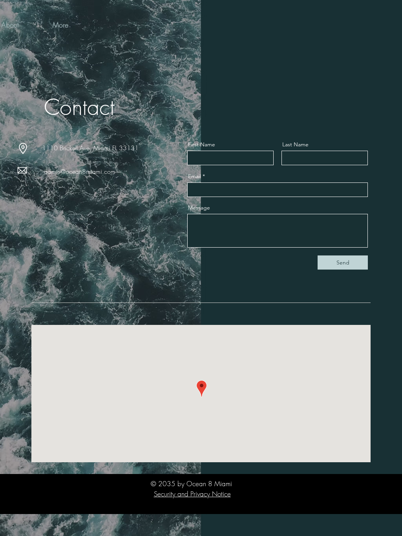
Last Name (295, 144)
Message (199, 207)
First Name (201, 144)
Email (194, 176)
